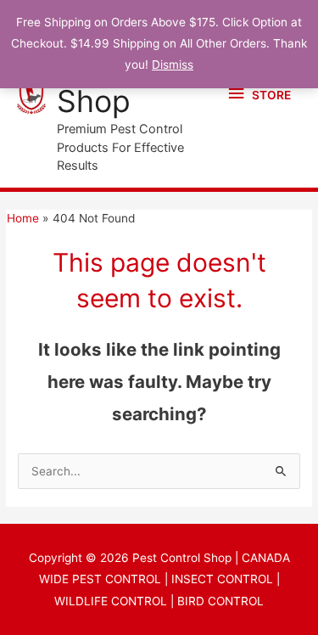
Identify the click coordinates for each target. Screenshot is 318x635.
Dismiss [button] (172, 64)
